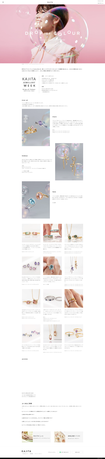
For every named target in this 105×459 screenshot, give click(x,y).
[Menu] (3, 2)
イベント (26, 64)
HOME (23, 64)
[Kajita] (50, 2)
